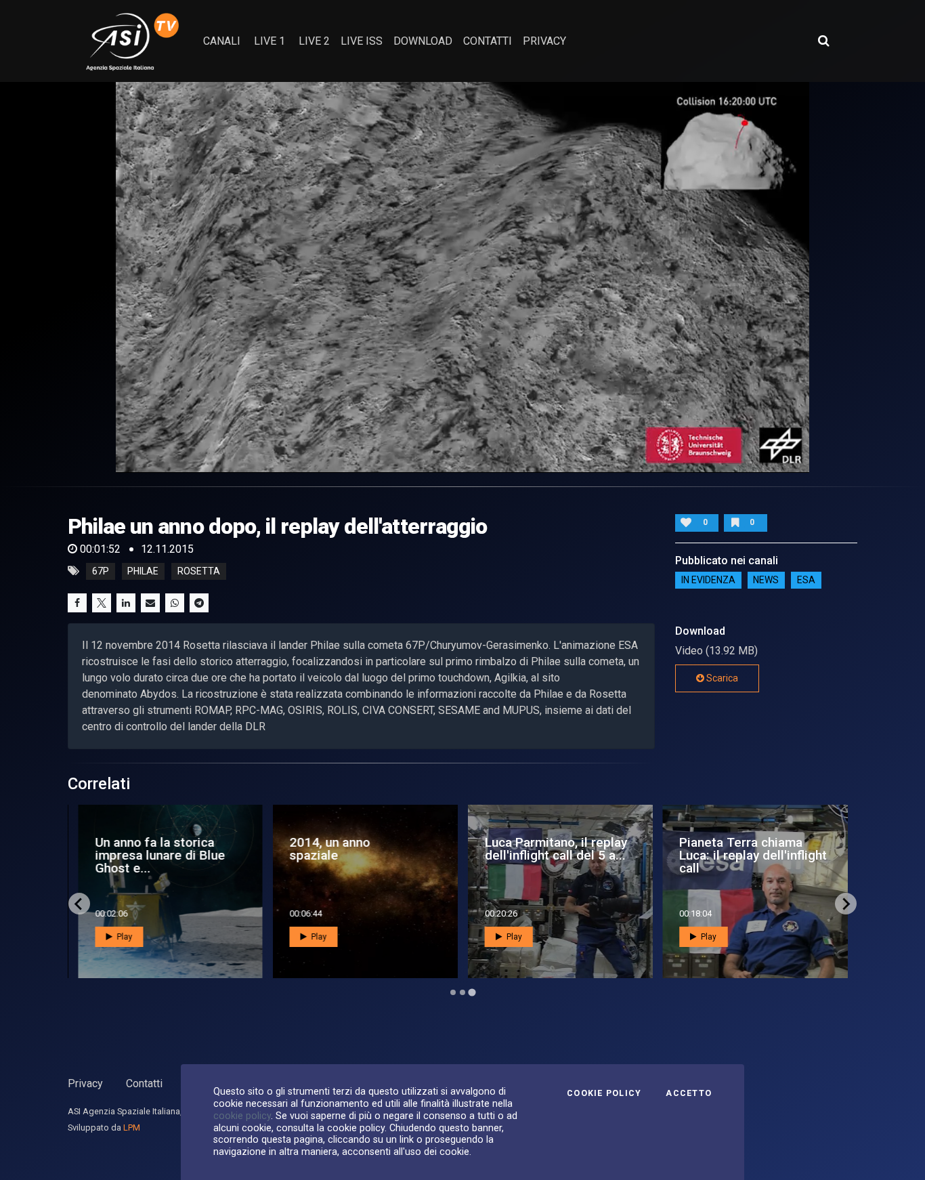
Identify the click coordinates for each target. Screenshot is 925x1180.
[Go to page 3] (471, 992)
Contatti (144, 1083)
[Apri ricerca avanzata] (823, 40)
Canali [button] (221, 41)
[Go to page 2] (462, 992)
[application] (463, 277)
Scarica (721, 678)
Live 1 (269, 41)
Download (422, 41)
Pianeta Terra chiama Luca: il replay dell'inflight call (753, 855)
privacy (544, 41)
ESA (806, 580)
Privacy (85, 1083)
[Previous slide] (79, 903)
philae (142, 571)
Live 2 (314, 41)
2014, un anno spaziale (330, 849)
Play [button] (123, 937)
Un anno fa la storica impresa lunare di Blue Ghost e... (160, 855)
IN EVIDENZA (708, 580)
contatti (487, 41)
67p (100, 571)
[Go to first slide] (846, 903)
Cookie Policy (604, 1093)
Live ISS (362, 41)
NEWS (766, 580)
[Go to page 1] (453, 992)
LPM (131, 1127)
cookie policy (242, 1115)
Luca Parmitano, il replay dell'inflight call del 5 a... (556, 849)
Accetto (689, 1093)
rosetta (198, 571)
